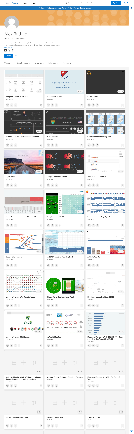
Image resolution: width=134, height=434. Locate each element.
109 (122, 131)
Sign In (126, 3)
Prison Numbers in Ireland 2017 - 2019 (21, 217)
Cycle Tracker (11, 177)
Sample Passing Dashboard (57, 217)
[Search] (66, 3)
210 (40, 171)
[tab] (131, 8)
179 (122, 412)
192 (122, 292)
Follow (9, 56)
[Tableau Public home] (11, 3)
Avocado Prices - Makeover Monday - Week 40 (65, 377)
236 (81, 332)
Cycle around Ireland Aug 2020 (99, 137)
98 (40, 91)
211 (81, 211)
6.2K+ (39, 332)
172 (122, 251)
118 (81, 292)
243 (81, 171)
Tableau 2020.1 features (96, 177)
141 (40, 292)
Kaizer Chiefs (92, 97)
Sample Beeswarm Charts (57, 177)
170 (40, 211)
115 (81, 131)
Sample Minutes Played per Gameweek (102, 217)
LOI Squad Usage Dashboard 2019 (100, 297)
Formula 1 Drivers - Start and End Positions (22, 137)
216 (81, 251)
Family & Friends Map (55, 417)
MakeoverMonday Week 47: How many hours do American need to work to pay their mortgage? (23, 378)
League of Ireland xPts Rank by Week (20, 297)
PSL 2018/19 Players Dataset (17, 417)
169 (122, 332)
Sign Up (115, 3)
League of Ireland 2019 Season (18, 337)
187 (81, 91)
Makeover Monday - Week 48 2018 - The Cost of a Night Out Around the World (105, 338)
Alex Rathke (9, 99)
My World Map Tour (54, 337)
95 (81, 412)
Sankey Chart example (14, 257)
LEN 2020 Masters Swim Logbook (60, 257)
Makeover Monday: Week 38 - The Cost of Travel (103, 378)
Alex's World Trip (93, 417)
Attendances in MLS (54, 97)
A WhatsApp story (94, 257)
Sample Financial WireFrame (17, 97)
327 (40, 412)
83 (40, 251)
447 (122, 91)
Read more (8, 47)
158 (40, 131)
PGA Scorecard (52, 137)
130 (122, 211)
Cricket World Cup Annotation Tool (60, 297)
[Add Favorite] (41, 105)
